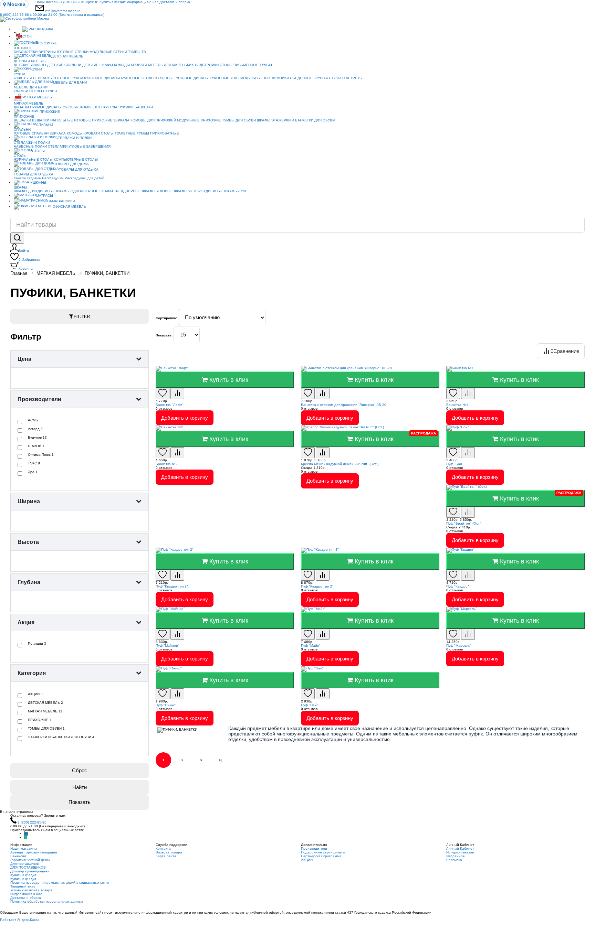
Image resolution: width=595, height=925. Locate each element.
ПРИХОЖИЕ (50, 112)
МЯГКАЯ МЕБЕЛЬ (37, 97)
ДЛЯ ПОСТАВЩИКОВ (80, 2)
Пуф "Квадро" (457, 586)
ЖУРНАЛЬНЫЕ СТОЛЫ (33, 159)
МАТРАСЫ (44, 195)
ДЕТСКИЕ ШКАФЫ (97, 65)
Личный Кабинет (460, 848)
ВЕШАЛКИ (22, 120)
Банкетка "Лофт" (170, 405)
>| (220, 760)
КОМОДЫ (122, 65)
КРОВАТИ (139, 65)
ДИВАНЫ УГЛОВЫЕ (62, 107)
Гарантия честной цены (30, 860)
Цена (24, 359)
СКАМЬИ (21, 91)
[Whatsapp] (25, 837)
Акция (26, 622)
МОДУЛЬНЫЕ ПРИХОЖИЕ (199, 120)
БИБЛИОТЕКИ (26, 52)
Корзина (26, 268)
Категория (32, 673)
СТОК (27, 36)
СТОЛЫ (35, 91)
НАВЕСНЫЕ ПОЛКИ (30, 146)
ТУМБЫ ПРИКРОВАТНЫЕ (158, 133)
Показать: (164, 335)
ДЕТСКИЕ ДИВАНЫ (30, 65)
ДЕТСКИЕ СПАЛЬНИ (64, 65)
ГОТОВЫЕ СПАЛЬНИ (31, 133)
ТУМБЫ (266, 65)
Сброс (79, 770)
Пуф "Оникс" (166, 705)
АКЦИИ (307, 860)
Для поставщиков (24, 863)
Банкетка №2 (167, 464)
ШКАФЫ (263, 120)
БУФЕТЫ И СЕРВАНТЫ (33, 78)
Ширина (29, 501)
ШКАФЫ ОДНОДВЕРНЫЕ (77, 191)
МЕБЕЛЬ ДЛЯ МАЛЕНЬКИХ (171, 65)
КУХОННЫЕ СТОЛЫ (137, 78)
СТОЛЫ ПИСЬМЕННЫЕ (239, 65)
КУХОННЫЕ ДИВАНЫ (102, 78)
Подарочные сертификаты (323, 852)
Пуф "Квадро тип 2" (172, 586)
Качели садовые (27, 178)
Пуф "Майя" (310, 645)
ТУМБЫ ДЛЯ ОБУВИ (239, 120)
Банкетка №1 (457, 405)
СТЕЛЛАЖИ (57, 146)
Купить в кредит (113, 2)
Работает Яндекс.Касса (20, 920)
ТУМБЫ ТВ (137, 52)
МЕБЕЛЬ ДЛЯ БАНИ (70, 82)
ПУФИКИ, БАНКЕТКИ (135, 107)
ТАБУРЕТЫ (353, 78)
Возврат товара (169, 852)
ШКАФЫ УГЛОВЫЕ (157, 191)
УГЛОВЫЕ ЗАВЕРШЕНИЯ (90, 146)
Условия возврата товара (31, 890)
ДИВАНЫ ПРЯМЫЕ (29, 107)
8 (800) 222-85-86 (52, 15)
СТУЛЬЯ (336, 78)
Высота (28, 542)
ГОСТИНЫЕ (47, 43)
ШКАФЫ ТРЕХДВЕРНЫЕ (120, 191)
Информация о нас (142, 2)
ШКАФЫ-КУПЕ (236, 191)
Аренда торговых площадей (33, 852)
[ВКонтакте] (26, 834)
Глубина (29, 582)
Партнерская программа (321, 856)
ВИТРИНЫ (47, 52)
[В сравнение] (177, 393)
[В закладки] (162, 393)
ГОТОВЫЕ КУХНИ (68, 78)
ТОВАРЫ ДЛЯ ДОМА (71, 164)
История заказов (460, 852)
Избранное (29, 259)
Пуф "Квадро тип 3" (317, 586)
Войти (24, 250)
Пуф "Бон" (454, 464)
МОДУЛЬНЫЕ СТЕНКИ (108, 52)
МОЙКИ (282, 78)
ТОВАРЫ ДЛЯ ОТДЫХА (78, 169)
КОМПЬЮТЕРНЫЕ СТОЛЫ (76, 159)
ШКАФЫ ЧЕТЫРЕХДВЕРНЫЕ (198, 191)
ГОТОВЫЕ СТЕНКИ (72, 52)
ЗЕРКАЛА (121, 120)
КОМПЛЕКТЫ (91, 107)
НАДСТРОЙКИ (207, 65)
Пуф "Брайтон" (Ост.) (463, 523)
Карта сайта (166, 856)
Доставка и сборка (174, 2)
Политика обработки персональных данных (46, 901)
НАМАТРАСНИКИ (61, 201)
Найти (79, 787)
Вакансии (18, 856)
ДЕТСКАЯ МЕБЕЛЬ (67, 56)
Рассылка (454, 860)
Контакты (163, 848)
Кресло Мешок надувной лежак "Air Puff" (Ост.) (339, 464)
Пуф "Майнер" (167, 645)
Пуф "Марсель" (458, 645)
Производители (39, 399)
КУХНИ (36, 69)
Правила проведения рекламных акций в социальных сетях (59, 882)
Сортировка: (166, 318)
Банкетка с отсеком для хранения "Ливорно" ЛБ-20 (343, 405)
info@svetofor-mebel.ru (63, 11)
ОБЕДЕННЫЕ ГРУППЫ (309, 78)
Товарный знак (22, 886)
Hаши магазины (48, 2)
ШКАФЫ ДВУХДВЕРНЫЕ (34, 191)
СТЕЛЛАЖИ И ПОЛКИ (73, 138)
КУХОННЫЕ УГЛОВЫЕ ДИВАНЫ (182, 78)
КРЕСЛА (110, 107)
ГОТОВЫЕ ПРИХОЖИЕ (93, 120)
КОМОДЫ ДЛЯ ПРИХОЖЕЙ (153, 120)
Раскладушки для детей (84, 178)
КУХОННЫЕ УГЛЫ (224, 78)
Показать (80, 802)
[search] (17, 238)
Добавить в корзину (184, 418)
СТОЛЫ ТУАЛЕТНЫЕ (118, 133)
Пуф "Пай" (309, 705)
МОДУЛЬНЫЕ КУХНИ (257, 78)
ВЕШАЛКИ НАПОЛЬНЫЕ (52, 120)
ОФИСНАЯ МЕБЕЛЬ (69, 206)
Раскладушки (53, 178)
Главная (18, 273)
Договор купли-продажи (30, 871)
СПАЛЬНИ (44, 125)
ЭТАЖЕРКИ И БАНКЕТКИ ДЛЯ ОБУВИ (303, 120)
